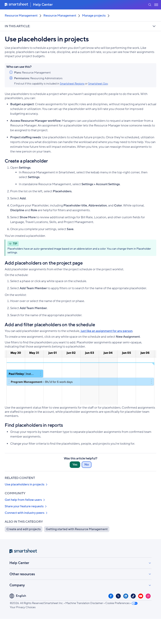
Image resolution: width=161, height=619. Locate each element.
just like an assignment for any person (107, 331)
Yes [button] (74, 465)
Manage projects (94, 16)
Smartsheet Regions (72, 84)
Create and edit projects (23, 529)
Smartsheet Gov (98, 84)
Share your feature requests (24, 506)
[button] (149, 5)
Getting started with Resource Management (77, 529)
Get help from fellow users (23, 500)
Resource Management (21, 16)
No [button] (86, 465)
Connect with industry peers (24, 513)
